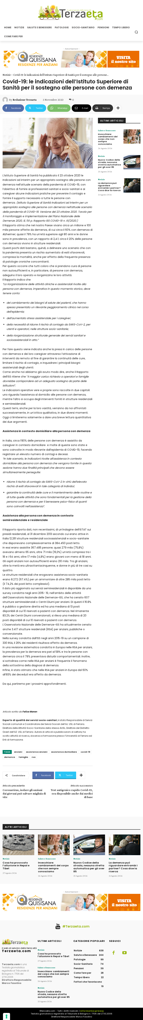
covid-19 (85, 751)
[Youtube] (124, 953)
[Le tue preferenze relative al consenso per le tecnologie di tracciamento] (6, 1016)
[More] (118, 108)
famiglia (23, 757)
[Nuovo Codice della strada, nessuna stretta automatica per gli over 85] (131, 162)
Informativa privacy (92, 1010)
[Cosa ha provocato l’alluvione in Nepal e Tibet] (18, 844)
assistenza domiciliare (64, 751)
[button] (136, 32)
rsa (33, 757)
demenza (9, 757)
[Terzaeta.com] (71, 12)
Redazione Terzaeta (24, 99)
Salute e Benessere (107, 130)
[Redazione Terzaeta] (5, 100)
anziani (18, 751)
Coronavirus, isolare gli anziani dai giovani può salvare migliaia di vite (24, 793)
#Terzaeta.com (76, 926)
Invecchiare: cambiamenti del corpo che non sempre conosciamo (107, 139)
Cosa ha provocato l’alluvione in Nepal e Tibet (16, 865)
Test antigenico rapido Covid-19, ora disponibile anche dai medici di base (72, 793)
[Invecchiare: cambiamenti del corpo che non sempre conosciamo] (131, 136)
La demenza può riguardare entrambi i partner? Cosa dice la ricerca (109, 187)
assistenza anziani (36, 751)
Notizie (7, 74)
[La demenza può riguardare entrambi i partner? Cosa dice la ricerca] (131, 185)
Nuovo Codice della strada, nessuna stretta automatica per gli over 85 (109, 163)
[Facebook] (113, 953)
